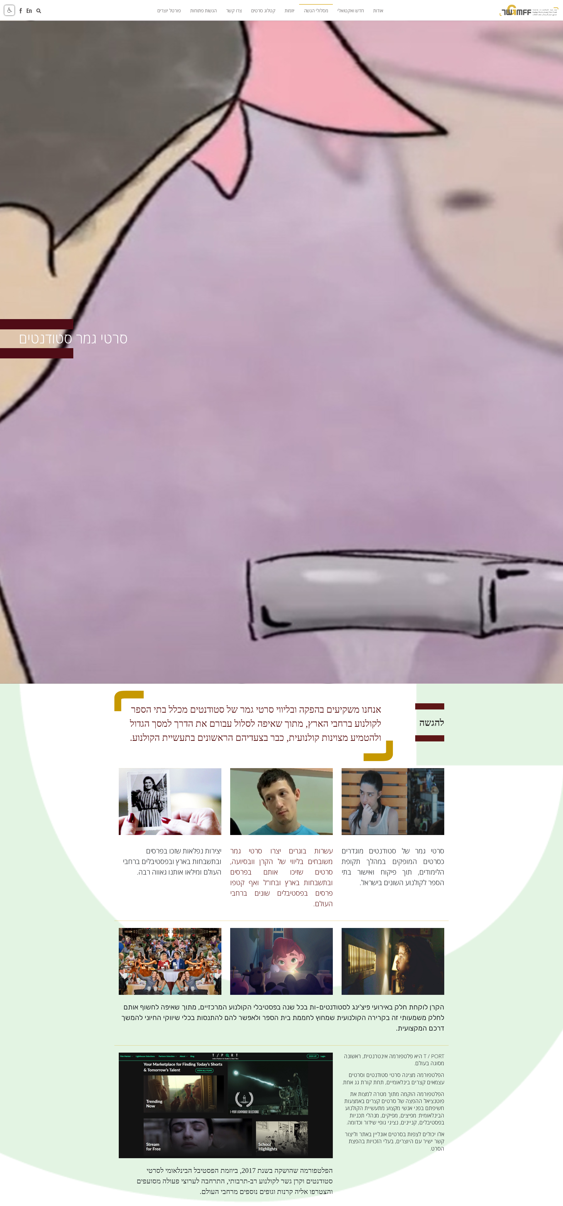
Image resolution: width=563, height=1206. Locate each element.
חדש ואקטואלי (351, 10)
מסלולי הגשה (316, 10)
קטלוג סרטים (263, 10)
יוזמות (289, 10)
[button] (9, 10)
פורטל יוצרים (169, 10)
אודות (378, 10)
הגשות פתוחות (203, 10)
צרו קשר (234, 10)
